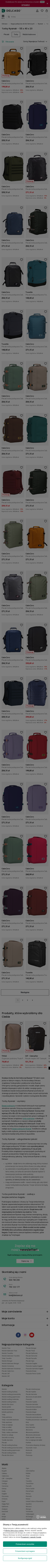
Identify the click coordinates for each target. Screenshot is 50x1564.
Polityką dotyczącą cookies (14, 1531)
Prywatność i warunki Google (31, 1537)
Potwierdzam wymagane (25, 1551)
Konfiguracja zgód (25, 1558)
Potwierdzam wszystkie (25, 1544)
